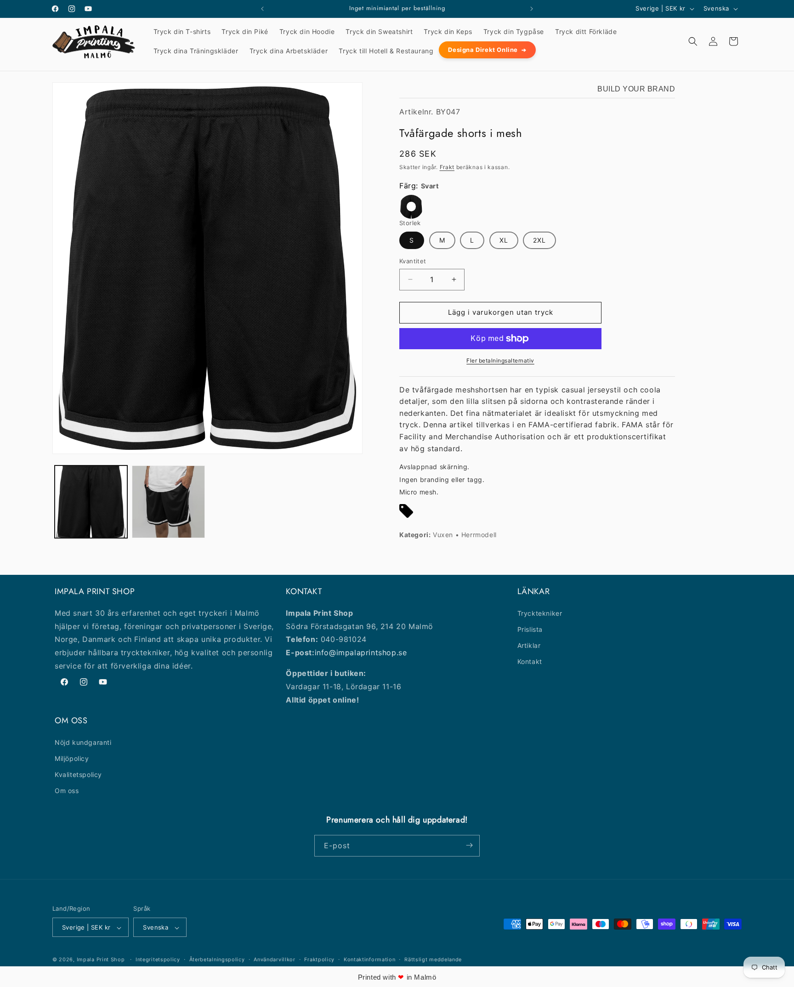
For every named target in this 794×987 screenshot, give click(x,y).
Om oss (67, 790)
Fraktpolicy (319, 959)
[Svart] (411, 207)
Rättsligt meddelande (433, 959)
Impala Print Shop (101, 960)
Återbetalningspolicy (217, 959)
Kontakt (529, 661)
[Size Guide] (406, 513)
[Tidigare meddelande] (262, 8)
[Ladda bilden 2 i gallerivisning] (168, 501)
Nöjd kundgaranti (83, 742)
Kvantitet (412, 261)
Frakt (447, 167)
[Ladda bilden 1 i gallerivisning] (91, 501)
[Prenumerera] (469, 845)
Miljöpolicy (72, 758)
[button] (693, 41)
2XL (539, 240)
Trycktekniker (539, 613)
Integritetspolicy (158, 959)
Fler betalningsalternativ (500, 360)
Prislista (530, 629)
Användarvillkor (274, 959)
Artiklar (529, 645)
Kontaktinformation (370, 959)
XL (503, 240)
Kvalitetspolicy (78, 774)
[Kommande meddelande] (532, 8)
